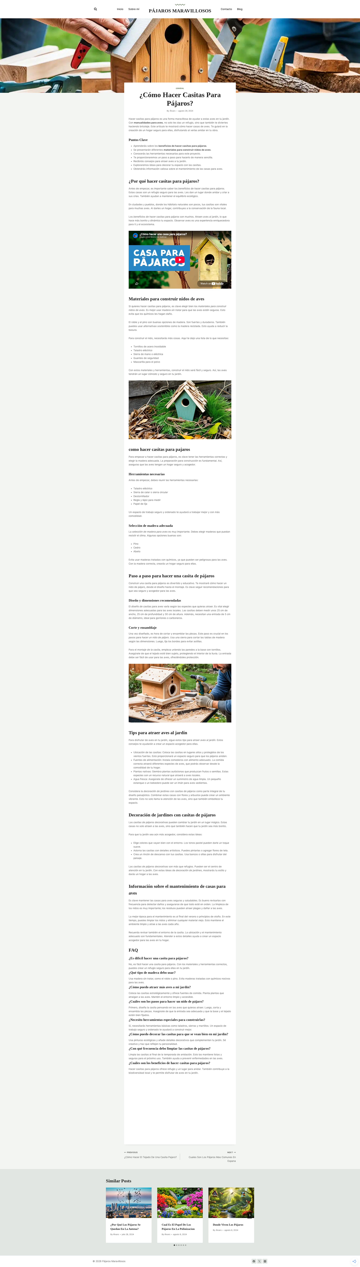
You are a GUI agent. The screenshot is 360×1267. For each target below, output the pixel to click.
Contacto (226, 9)
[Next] (249, 1215)
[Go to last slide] (110, 1215)
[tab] (174, 1245)
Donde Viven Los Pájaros (228, 1224)
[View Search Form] (95, 9)
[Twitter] (259, 1261)
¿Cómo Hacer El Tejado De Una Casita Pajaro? (150, 1155)
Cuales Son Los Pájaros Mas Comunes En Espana (212, 1157)
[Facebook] (254, 1261)
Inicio (120, 9)
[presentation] (129, 1203)
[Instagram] (265, 1261)
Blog (239, 9)
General (180, 88)
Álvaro (173, 111)
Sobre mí (133, 9)
